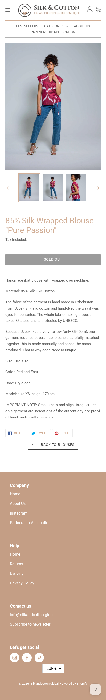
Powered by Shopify (73, 683)
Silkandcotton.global (44, 683)
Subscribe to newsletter (30, 624)
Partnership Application (30, 522)
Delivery (17, 573)
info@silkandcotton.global (33, 614)
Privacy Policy (22, 583)
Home (15, 494)
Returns (16, 564)
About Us (18, 503)
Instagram (19, 513)
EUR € (51, 668)
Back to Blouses (57, 445)
